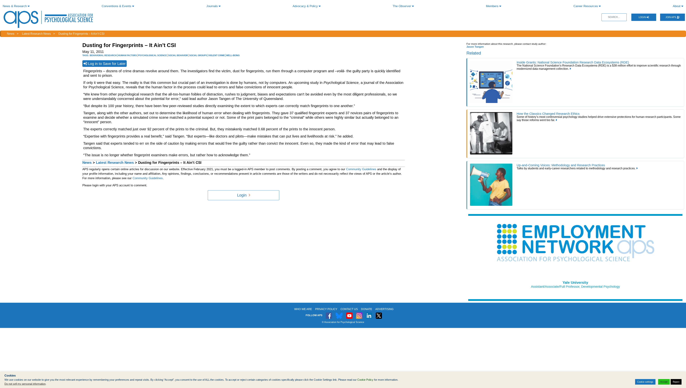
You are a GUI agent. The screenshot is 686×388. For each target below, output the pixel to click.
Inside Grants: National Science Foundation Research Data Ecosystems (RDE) (573, 62)
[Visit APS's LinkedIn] (369, 313)
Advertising (384, 309)
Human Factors (127, 55)
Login (643, 17)
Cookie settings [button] (645, 381)
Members (492, 6)
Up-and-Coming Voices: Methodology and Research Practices (561, 165)
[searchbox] (614, 17)
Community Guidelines (361, 169)
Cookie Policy (365, 379)
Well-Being (233, 55)
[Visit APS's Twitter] (339, 313)
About (677, 6)
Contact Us (349, 309)
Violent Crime (216, 55)
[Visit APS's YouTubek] (349, 313)
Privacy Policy (326, 309)
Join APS (671, 17)
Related (473, 53)
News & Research (15, 6)
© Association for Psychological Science (343, 322)
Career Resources (586, 6)
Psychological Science (152, 55)
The (402, 6)
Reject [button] (676, 381)
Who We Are (303, 309)
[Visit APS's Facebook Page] (328, 313)
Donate (366, 309)
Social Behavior (178, 55)
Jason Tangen (475, 46)
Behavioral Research (103, 55)
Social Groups (198, 55)
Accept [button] (664, 381)
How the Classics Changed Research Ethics (548, 114)
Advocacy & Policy (306, 6)
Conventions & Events (117, 6)
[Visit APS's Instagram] (359, 313)
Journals (212, 6)
